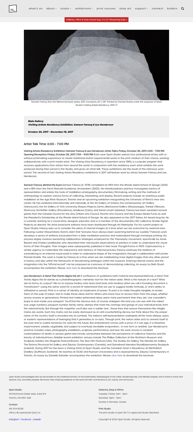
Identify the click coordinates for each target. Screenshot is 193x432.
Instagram (14, 419)
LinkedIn (37, 419)
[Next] (162, 68)
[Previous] (30, 68)
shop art (125, 8)
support (140, 8)
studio (64, 8)
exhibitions (83, 8)
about (50, 8)
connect (157, 8)
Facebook (26, 419)
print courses (106, 8)
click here (71, 268)
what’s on (36, 8)
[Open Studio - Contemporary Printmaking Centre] (13, 9)
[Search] (182, 9)
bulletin (172, 8)
